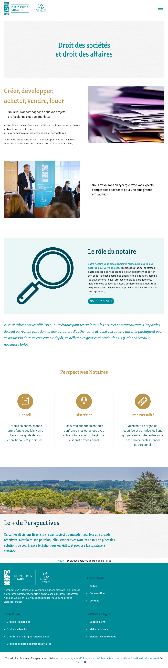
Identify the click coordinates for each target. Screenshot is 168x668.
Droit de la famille (17, 629)
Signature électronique (103, 636)
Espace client (97, 621)
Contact (94, 600)
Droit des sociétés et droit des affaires (29, 643)
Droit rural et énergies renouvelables (28, 636)
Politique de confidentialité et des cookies (104, 658)
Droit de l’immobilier (18, 621)
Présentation (97, 593)
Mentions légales (68, 658)
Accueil (94, 585)
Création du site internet (145, 658)
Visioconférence (99, 629)
